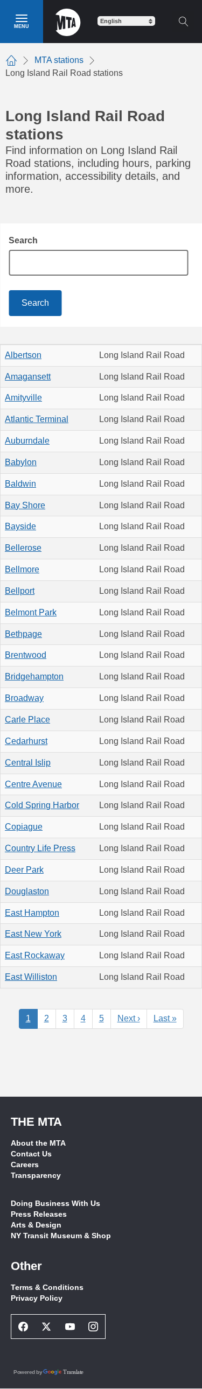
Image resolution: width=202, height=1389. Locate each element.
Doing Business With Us (55, 1203)
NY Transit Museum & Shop (61, 1235)
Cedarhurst (26, 741)
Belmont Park (31, 612)
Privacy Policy (36, 1298)
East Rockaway (35, 955)
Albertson (23, 355)
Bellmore (22, 569)
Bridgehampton (34, 676)
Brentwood (25, 655)
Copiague (24, 826)
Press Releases (39, 1214)
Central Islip (28, 762)
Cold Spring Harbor (42, 805)
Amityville (23, 397)
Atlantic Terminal (36, 419)
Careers (25, 1164)
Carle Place (27, 719)
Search (23, 240)
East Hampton (32, 912)
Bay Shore (25, 505)
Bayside (20, 526)
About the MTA (38, 1143)
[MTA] (68, 21)
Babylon (21, 462)
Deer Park (24, 869)
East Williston (31, 976)
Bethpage (23, 634)
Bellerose (23, 547)
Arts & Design (36, 1224)
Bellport (19, 590)
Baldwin (20, 483)
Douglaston (27, 891)
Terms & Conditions (47, 1287)
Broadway (24, 698)
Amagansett (28, 376)
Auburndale (27, 440)
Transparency (36, 1175)
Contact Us (31, 1153)
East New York (33, 933)
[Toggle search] (183, 21)
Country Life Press (40, 848)
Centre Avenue (33, 784)
